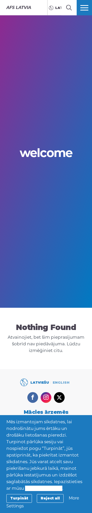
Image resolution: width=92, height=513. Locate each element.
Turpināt (19, 498)
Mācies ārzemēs (46, 412)
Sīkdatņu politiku (43, 488)
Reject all (50, 498)
